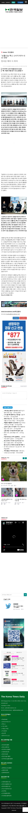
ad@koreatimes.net (18, 710)
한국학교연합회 (6, 749)
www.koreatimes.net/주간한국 (11, 311)
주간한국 (11, 52)
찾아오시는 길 (5, 735)
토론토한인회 (5, 751)
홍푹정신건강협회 (7, 767)
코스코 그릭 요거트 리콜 (17, 673)
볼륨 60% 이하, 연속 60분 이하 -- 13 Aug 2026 (14, 432)
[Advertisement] (14, 31)
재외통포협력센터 (7, 795)
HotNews (14, 671)
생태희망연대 (5, 772)
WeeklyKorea (15, 656)
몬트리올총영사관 (7, 784)
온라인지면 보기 (6, 721)
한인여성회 (5, 754)
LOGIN (3, 2)
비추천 (23, 318)
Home (5, 52)
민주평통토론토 (6, 793)
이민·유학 (4, 726)
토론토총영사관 (6, 781)
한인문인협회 (5, 744)
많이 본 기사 (19, 652)
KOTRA (4, 791)
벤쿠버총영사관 (6, 786)
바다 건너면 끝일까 (6, 483)
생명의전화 (5, 770)
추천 (16, 318)
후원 (13, 2)
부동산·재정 (5, 728)
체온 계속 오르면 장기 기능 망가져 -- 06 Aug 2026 (14, 446)
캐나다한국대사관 (7, 788)
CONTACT (8, 2)
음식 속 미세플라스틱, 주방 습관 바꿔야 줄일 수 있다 (18, 658)
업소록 (4, 733)
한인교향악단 (5, 747)
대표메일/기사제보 (5, 705)
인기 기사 (9, 652)
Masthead (4, 719)
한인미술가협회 (6, 756)
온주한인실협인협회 (7, 758)
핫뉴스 (4, 724)
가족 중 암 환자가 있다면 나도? (6, 500)
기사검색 (20, 2)
